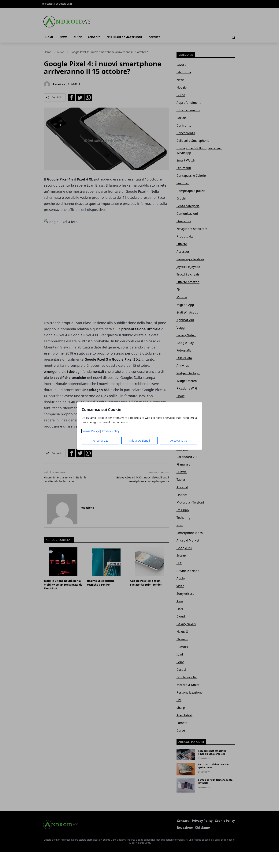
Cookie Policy (90, 431)
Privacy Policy (110, 431)
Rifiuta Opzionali (139, 440)
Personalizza (100, 440)
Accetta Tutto (178, 440)
